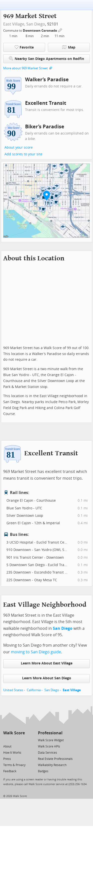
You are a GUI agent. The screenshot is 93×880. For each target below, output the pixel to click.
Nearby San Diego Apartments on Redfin (49, 59)
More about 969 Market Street (25, 68)
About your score (18, 147)
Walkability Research (52, 765)
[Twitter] (6, 740)
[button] (46, 195)
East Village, (14, 24)
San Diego (35, 24)
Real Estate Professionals (55, 759)
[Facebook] (14, 740)
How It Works (12, 752)
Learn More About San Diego (46, 678)
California (34, 690)
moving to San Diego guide (36, 652)
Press (7, 759)
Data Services (47, 752)
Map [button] (71, 47)
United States (13, 690)
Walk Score (14, 733)
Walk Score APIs (49, 746)
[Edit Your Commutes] (60, 30)
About (7, 746)
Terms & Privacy (14, 765)
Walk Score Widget (51, 740)
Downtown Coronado (40, 30)
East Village (72, 690)
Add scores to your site (23, 154)
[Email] (21, 740)
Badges (43, 771)
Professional (50, 733)
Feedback (9, 771)
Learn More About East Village (46, 663)
